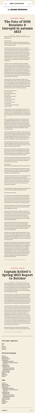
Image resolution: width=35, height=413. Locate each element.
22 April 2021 (19, 35)
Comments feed (4, 347)
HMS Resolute (17, 3)
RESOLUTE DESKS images (6, 370)
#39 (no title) (4, 355)
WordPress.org (4, 349)
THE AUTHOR (3, 376)
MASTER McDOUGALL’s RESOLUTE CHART (8, 369)
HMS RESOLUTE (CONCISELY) (6, 358)
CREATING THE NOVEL (5, 357)
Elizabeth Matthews (12, 35)
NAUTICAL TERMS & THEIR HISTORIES (8, 361)
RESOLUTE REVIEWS (4, 374)
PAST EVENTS (4, 373)
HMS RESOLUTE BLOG (5, 360)
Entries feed (3, 346)
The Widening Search (21, 18)
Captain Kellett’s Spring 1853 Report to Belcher (17, 275)
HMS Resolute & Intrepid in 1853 (14, 18)
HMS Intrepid (20, 259)
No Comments (24, 35)
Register (3, 343)
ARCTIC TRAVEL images (6, 366)
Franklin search (17, 259)
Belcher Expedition (8, 259)
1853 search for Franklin (8, 331)
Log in (3, 345)
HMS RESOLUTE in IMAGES (5, 365)
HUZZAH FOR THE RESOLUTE (6, 372)
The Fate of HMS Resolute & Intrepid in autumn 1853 (17, 27)
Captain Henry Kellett (12, 259)
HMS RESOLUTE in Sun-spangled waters (8, 367)
